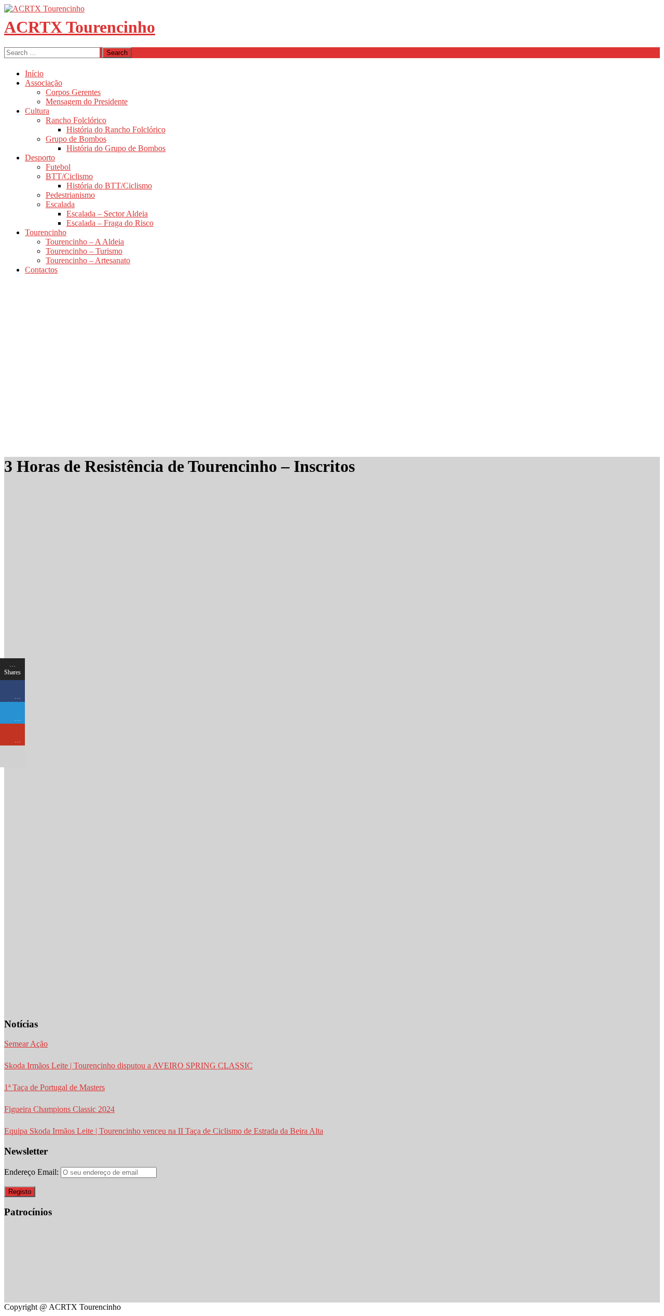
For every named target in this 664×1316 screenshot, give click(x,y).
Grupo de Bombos (76, 138)
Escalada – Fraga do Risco (110, 223)
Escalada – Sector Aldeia (107, 213)
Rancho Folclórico (76, 120)
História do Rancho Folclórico (115, 129)
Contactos (41, 269)
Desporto (40, 157)
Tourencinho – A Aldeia (85, 241)
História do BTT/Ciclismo (109, 185)
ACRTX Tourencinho (79, 27)
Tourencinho (45, 232)
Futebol (58, 166)
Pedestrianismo (70, 195)
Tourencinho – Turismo (84, 251)
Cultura (37, 110)
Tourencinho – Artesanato (88, 260)
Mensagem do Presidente (87, 101)
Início (34, 73)
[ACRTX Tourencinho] (44, 8)
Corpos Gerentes (73, 92)
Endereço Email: (32, 1172)
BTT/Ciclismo (69, 176)
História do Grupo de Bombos (115, 148)
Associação (43, 82)
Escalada (60, 204)
